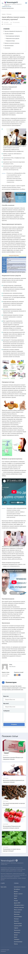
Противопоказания (9, 45)
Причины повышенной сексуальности (13, 31)
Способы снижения (9, 33)
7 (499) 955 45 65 (6, 6)
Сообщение (6, 711)
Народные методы (10, 41)
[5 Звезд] (5, 674)
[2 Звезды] (3, 674)
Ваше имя (6, 696)
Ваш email (6, 703)
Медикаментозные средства (12, 38)
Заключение (7, 48)
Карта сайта (3, 887)
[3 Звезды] (4, 674)
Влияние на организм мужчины (12, 43)
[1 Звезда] (2, 674)
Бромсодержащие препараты (13, 36)
